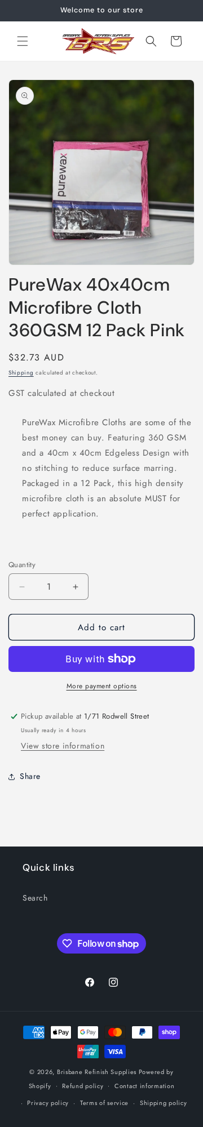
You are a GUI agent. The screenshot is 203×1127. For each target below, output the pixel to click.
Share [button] (30, 776)
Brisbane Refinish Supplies (96, 1071)
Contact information (144, 1085)
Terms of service (104, 1102)
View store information (62, 745)
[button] (22, 41)
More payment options (102, 686)
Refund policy (82, 1085)
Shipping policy (163, 1102)
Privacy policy (48, 1102)
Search (35, 897)
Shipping (21, 372)
